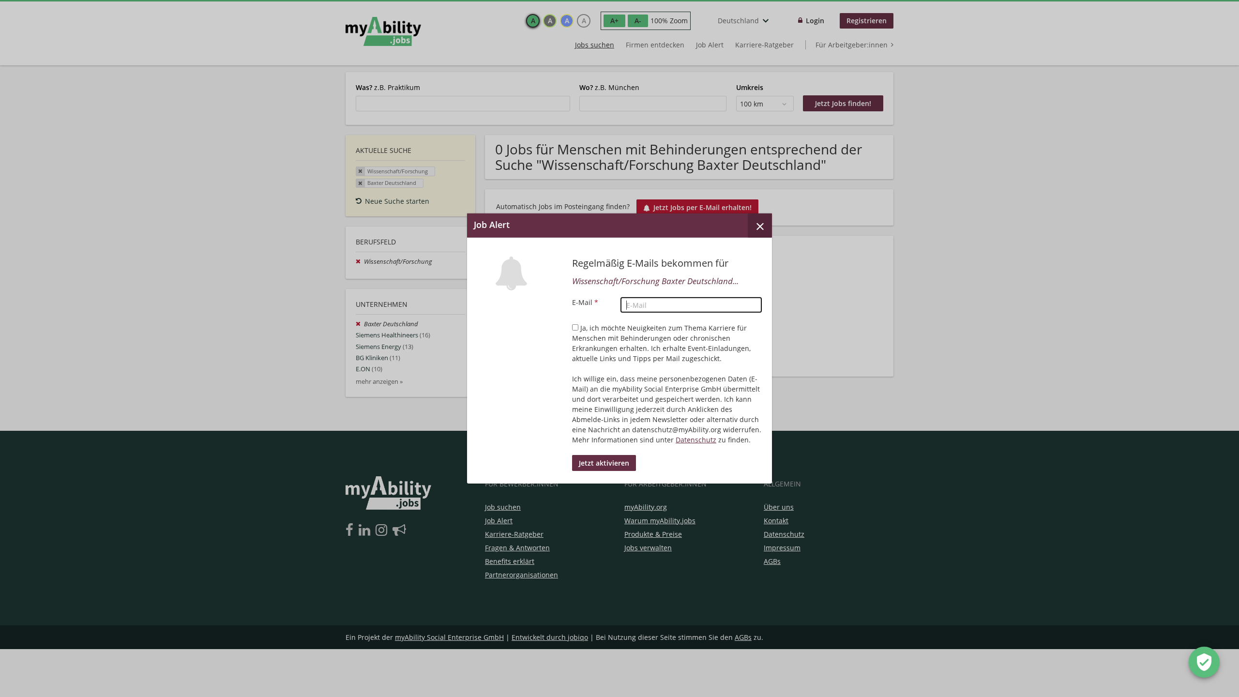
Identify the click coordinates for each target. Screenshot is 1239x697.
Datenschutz (696, 439)
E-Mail (585, 302)
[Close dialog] (760, 225)
